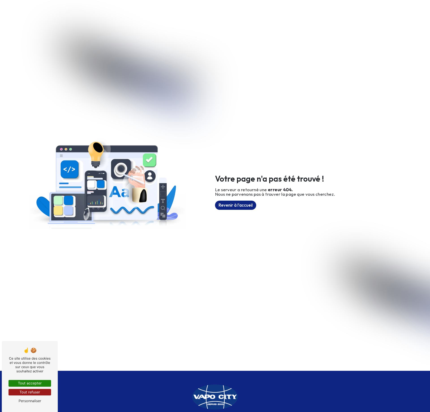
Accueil (129, 10)
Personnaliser (30, 401)
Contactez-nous (252, 10)
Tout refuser (29, 392)
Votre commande (292, 10)
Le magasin (187, 10)
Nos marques (216, 10)
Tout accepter (30, 383)
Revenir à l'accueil (236, 205)
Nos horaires (157, 10)
